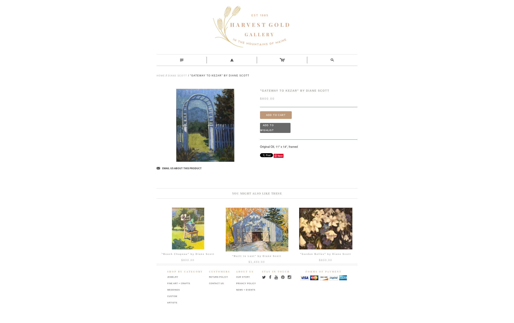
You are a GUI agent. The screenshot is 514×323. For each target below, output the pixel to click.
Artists (172, 303)
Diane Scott (177, 75)
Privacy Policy (246, 283)
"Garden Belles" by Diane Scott (325, 254)
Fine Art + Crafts (178, 283)
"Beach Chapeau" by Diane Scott (188, 254)
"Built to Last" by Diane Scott (256, 256)
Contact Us (216, 283)
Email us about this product (179, 168)
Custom (172, 296)
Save (280, 155)
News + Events (245, 290)
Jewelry (172, 277)
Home (161, 75)
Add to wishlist (267, 128)
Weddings (173, 290)
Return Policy (218, 277)
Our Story (243, 277)
